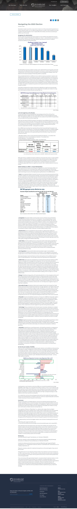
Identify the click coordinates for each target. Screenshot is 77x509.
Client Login (64, 1)
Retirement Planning (43, 489)
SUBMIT (30, 494)
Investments (42, 491)
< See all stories (15, 14)
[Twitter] (53, 20)
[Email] (58, 20)
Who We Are (23, 5)
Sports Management (43, 493)
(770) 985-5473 (54, 1)
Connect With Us (43, 496)
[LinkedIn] (55, 20)
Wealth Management (43, 488)
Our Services (12, 5)
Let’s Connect (64, 5)
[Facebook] (51, 20)
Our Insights (52, 5)
